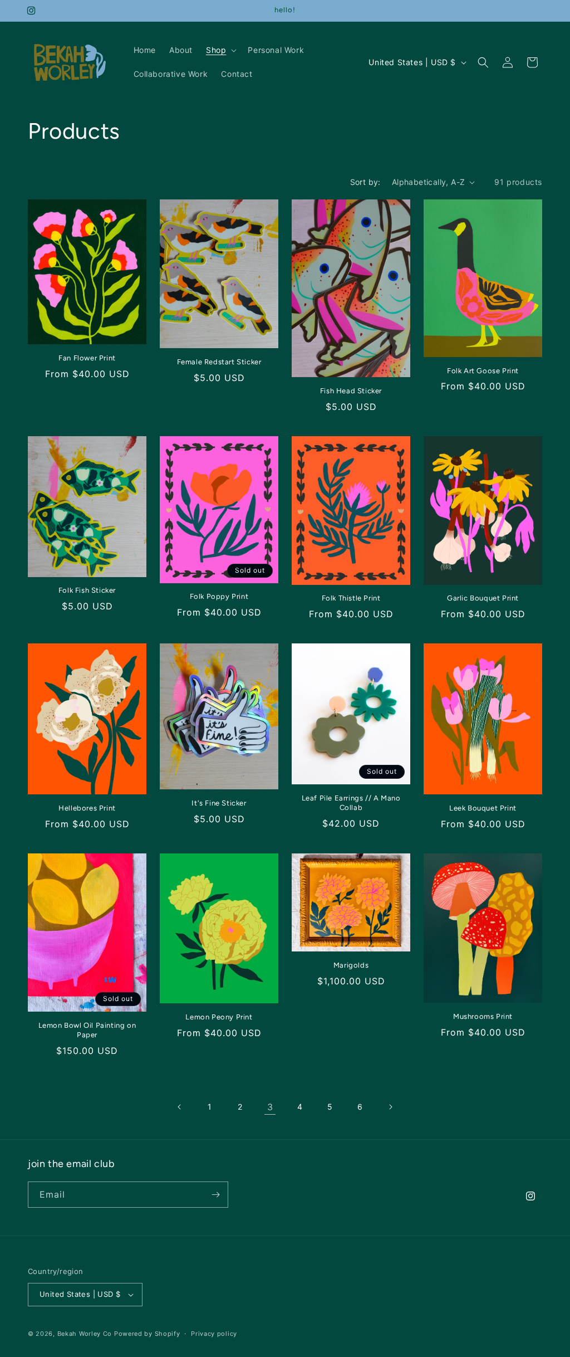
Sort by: (365, 182)
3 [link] (270, 1106)
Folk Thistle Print (351, 598)
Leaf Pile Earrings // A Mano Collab (351, 803)
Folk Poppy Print (219, 596)
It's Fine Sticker (218, 803)
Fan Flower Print (87, 358)
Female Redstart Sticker (219, 362)
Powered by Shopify (147, 1334)
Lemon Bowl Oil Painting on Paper (87, 1030)
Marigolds (350, 965)
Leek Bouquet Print (483, 808)
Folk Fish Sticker (87, 590)
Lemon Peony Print (218, 1017)
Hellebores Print (87, 808)
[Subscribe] (215, 1195)
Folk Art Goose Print (483, 371)
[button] (220, 50)
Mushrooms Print (483, 1016)
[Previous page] (180, 1107)
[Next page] (390, 1107)
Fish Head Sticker (351, 391)
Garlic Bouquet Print (483, 598)
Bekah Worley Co (84, 1334)
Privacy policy (214, 1334)
